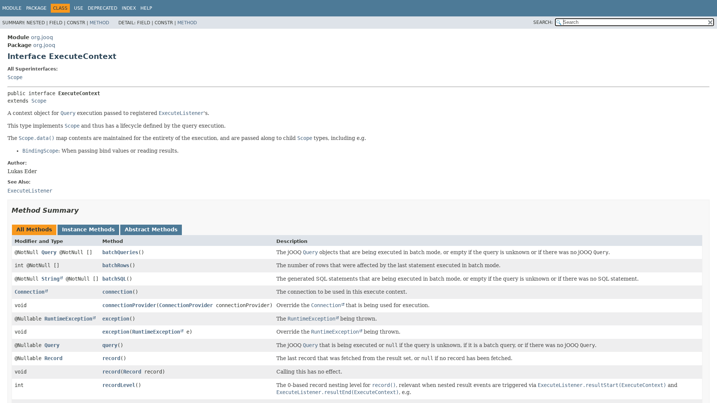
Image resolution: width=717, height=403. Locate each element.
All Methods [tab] (34, 229)
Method (99, 22)
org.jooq (42, 37)
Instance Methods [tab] (88, 229)
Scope (14, 77)
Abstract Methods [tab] (151, 229)
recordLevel (118, 385)
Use (78, 8)
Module (12, 8)
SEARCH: (543, 22)
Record (53, 358)
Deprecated (102, 8)
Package (36, 8)
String (50, 279)
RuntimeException (68, 319)
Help (146, 8)
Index (129, 8)
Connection (29, 292)
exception (115, 319)
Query (48, 252)
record (111, 358)
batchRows (115, 265)
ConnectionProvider (186, 305)
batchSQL (114, 279)
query (109, 345)
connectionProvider (129, 305)
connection (117, 292)
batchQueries (120, 252)
